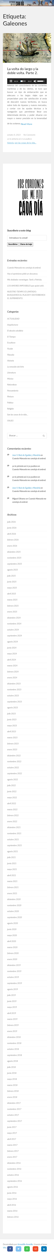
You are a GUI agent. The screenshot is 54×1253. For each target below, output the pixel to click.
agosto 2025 (12, 570)
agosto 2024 (12, 642)
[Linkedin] (44, 1249)
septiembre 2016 (14, 1181)
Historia (10, 143)
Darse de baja (26, 244)
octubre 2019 (13, 977)
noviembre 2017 (14, 1109)
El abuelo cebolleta (15, 331)
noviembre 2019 (14, 971)
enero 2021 (12, 894)
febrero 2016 (12, 1217)
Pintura (10, 397)
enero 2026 (12, 546)
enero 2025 (12, 612)
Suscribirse (13, 244)
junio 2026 (11, 528)
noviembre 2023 (14, 690)
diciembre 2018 (14, 1037)
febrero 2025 (13, 606)
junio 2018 (11, 1073)
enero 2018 (12, 1097)
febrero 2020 (13, 953)
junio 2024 (11, 648)
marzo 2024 (12, 666)
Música (10, 379)
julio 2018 (11, 1067)
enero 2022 (12, 822)
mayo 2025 (12, 588)
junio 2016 (11, 1193)
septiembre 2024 (14, 636)
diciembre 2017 (14, 1103)
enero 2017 (12, 1157)
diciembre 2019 (14, 965)
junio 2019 (11, 1001)
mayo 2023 (12, 726)
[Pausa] (11, 81)
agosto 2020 (12, 923)
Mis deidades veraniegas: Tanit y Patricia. (24, 280)
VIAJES (10, 421)
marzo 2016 (12, 1211)
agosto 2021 (12, 852)
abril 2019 (11, 1013)
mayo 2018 (12, 1079)
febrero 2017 (13, 1151)
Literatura (11, 373)
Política (10, 403)
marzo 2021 (12, 881)
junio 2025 (11, 582)
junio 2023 (11, 720)
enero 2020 (12, 959)
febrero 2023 (13, 744)
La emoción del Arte (15, 367)
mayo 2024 (12, 654)
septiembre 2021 (14, 846)
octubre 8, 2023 (14, 135)
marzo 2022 (12, 810)
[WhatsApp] (27, 1249)
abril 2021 (11, 876)
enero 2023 (12, 750)
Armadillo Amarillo (25, 1244)
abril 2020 (11, 941)
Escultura (11, 343)
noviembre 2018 (14, 1043)
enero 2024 (12, 678)
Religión (10, 409)
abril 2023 (11, 732)
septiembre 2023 (14, 702)
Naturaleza (12, 385)
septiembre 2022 (14, 774)
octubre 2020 (13, 911)
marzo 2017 (12, 1145)
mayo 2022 (12, 798)
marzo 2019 (12, 1019)
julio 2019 (11, 995)
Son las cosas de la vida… (17, 415)
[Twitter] (18, 1249)
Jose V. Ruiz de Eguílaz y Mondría (26, 455)
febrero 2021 (13, 888)
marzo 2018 (12, 1085)
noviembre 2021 (14, 834)
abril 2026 (11, 534)
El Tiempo (11, 337)
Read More (26, 124)
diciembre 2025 (14, 552)
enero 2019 (12, 1031)
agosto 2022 (12, 780)
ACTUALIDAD (13, 319)
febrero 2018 (13, 1091)
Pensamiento (12, 391)
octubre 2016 (13, 1175)
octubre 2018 (13, 1049)
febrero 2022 (13, 816)
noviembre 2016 (14, 1169)
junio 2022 (11, 792)
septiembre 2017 (14, 1121)
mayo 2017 (12, 1133)
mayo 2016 (12, 1199)
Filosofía (10, 355)
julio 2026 (11, 522)
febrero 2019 (13, 1025)
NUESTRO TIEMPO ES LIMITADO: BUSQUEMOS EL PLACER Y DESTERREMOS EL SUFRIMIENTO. (26, 295)
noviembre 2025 (14, 558)
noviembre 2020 (14, 906)
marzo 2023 (12, 738)
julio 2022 (11, 786)
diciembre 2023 (14, 684)
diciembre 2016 (13, 1163)
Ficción (10, 349)
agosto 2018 (12, 1061)
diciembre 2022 (14, 756)
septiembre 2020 (14, 918)
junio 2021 (11, 864)
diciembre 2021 (14, 828)
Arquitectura (12, 325)
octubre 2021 (13, 840)
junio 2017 (11, 1127)
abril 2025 (11, 594)
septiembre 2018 (14, 1055)
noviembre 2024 (14, 624)
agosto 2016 (12, 1187)
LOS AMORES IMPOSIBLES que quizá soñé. (25, 286)
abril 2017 (11, 1139)
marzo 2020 (12, 947)
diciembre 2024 (14, 618)
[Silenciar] (35, 81)
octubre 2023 (13, 696)
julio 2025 (11, 576)
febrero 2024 (13, 672)
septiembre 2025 (14, 564)
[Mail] (35, 1249)
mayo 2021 (12, 869)
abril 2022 (11, 804)
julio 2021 (11, 858)
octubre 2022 (13, 768)
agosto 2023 (12, 708)
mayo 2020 (12, 936)
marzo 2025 (12, 600)
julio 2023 (11, 714)
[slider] (23, 81)
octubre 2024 (13, 630)
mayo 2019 (12, 1007)
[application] (27, 81)
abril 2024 (11, 660)
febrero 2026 (12, 540)
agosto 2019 (12, 989)
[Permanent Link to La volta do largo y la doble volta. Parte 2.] (27, 48)
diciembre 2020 (14, 899)
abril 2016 (11, 1205)
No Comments (29, 135)
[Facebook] (10, 1249)
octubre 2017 (13, 1115)
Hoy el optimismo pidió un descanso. (22, 274)
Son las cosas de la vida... (25, 143)
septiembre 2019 (14, 983)
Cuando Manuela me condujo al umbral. (24, 268)
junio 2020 (11, 929)
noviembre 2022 (14, 762)
